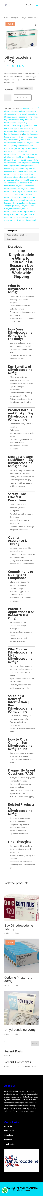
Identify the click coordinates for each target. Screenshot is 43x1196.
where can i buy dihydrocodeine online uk (20, 220)
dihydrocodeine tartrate (13, 197)
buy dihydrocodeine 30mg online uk (18, 119)
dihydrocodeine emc (12, 188)
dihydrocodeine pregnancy (14, 191)
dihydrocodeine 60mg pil (13, 174)
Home (6, 18)
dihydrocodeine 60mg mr (26, 171)
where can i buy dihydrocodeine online (19, 217)
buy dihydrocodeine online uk (25, 131)
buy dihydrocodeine (24, 111)
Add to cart (22, 97)
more (32, 1111)
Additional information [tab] (17, 235)
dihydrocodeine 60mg (12, 163)
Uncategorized (15, 18)
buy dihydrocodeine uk (24, 137)
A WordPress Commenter (14, 1066)
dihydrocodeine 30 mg (13, 154)
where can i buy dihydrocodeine (22, 214)
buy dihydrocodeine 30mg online (24, 117)
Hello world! (8, 1055)
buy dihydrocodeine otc (13, 134)
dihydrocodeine (24, 151)
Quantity (9, 89)
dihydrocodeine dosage (25, 186)
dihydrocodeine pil (28, 188)
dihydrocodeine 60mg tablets (26, 180)
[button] (35, 25)
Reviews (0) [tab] (12, 239)
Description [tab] (12, 230)
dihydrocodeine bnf (11, 183)
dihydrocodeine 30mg (15, 157)
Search (34, 1043)
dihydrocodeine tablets (23, 194)
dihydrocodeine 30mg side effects (25, 160)
